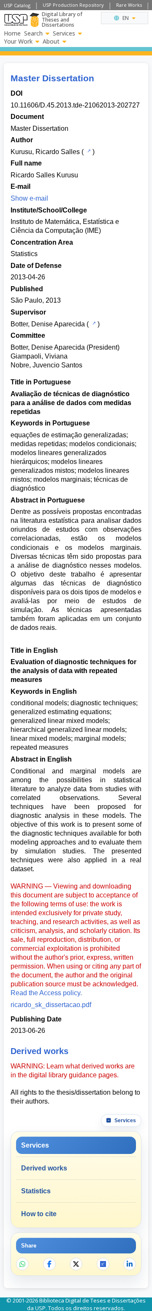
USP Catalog (17, 5)
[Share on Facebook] (49, 1264)
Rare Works (129, 5)
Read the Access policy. (46, 992)
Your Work (18, 41)
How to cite (39, 1213)
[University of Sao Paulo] (16, 20)
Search (33, 33)
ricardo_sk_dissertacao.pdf (51, 1004)
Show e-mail (29, 198)
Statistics (24, 253)
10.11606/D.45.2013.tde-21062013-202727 (75, 105)
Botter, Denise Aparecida (48, 324)
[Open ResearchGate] (103, 1264)
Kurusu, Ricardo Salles (45, 151)
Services (64, 33)
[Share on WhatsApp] (22, 1264)
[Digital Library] (34, 20)
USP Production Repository (73, 5)
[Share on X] (76, 1264)
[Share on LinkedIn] (129, 1264)
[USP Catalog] (88, 151)
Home (12, 33)
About (51, 41)
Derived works (44, 1168)
